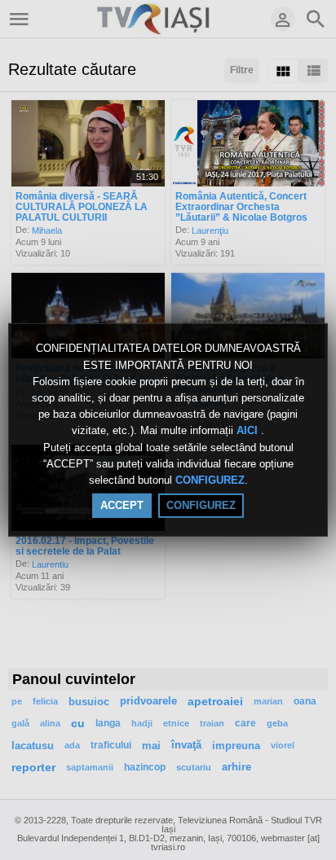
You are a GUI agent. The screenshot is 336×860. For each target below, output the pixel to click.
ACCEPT (122, 505)
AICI (249, 431)
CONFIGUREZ (210, 480)
